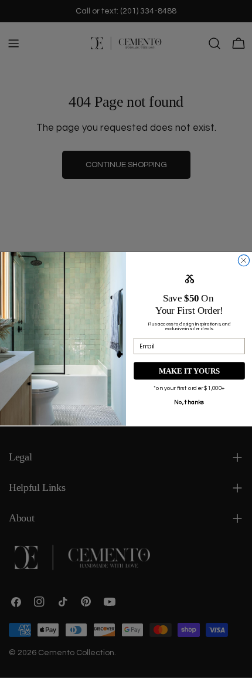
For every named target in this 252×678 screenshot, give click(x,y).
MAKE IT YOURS (189, 371)
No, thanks (189, 402)
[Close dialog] (243, 260)
